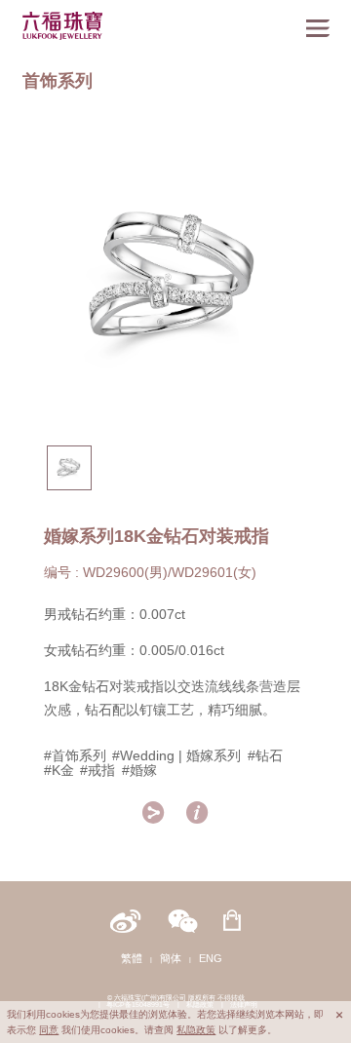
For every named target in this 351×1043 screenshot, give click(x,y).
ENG (210, 958)
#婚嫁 (139, 770)
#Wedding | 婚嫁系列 (176, 756)
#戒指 (97, 770)
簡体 (170, 958)
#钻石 (265, 756)
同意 (48, 1029)
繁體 (131, 958)
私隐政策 (195, 1029)
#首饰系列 (75, 756)
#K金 (59, 770)
